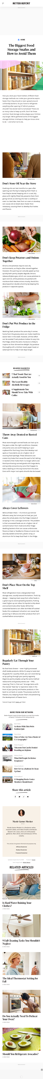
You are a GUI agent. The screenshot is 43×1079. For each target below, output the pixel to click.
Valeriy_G (34, 656)
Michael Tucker (31, 179)
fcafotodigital (33, 430)
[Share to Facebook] (15, 796)
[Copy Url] (23, 796)
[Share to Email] (27, 796)
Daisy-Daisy (34, 503)
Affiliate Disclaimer (21, 847)
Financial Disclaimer (21, 853)
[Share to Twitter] (19, 796)
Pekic (35, 580)
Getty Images (31, 253)
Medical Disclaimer (21, 850)
